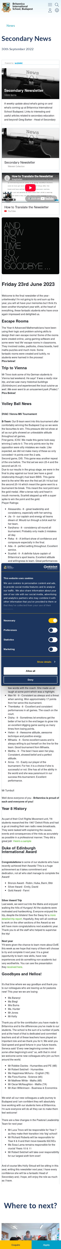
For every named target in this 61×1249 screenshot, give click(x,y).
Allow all (30, 671)
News (11, 25)
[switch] (52, 630)
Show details (44, 662)
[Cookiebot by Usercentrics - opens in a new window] (43, 567)
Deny (30, 679)
